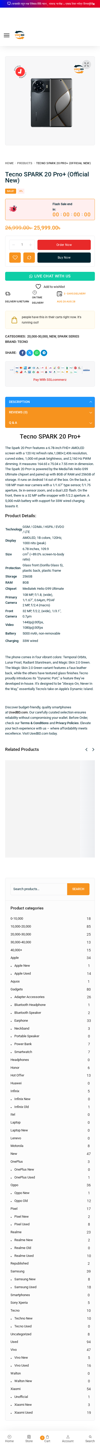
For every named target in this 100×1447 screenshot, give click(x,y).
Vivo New (21, 1357)
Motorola (17, 1146)
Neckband (21, 1028)
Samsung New (25, 1279)
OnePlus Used (24, 1177)
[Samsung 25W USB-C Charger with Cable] (83, 769)
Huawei (16, 1083)
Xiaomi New (23, 1405)
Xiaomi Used (23, 1412)
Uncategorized (21, 1334)
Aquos (15, 981)
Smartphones (20, 1295)
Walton (16, 1373)
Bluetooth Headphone (30, 1005)
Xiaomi (16, 1389)
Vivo (14, 1350)
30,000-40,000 (21, 942)
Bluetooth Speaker (27, 1013)
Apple (15, 958)
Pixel (14, 1209)
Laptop (16, 1122)
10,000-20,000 (21, 926)
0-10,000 (17, 918)
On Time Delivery (38, 300)
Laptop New (19, 1130)
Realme (16, 1232)
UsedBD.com (18, 712)
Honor (15, 1068)
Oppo (14, 1185)
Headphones (20, 1060)
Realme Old (22, 1248)
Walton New (23, 1381)
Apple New (22, 965)
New (52, 336)
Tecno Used (23, 1326)
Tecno (22, 342)
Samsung (17, 1271)
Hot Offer (17, 1075)
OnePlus (17, 1161)
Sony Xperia (19, 1302)
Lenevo (16, 1138)
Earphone (21, 1020)
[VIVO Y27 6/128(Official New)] (14, 769)
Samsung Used (25, 1287)
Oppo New (21, 1193)
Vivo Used (21, 1365)
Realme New (23, 1240)
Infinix (15, 1091)
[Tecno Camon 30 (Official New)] (60, 769)
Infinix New (22, 1099)
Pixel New (21, 1216)
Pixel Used (21, 1224)
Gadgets (17, 989)
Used (14, 1342)
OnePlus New (24, 1169)
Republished (19, 1263)
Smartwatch (23, 1052)
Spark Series (68, 336)
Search (78, 889)
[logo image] (19, 35)
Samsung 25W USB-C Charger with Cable (83, 803)
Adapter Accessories (29, 997)
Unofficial (21, 1397)
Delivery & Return (17, 301)
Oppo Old (21, 1201)
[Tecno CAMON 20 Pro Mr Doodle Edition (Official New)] (37, 769)
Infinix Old (21, 1107)
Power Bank (23, 1044)
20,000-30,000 (37, 336)
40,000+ (16, 950)
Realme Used (24, 1256)
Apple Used (22, 973)
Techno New (23, 1318)
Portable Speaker (26, 1036)
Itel (13, 1114)
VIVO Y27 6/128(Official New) (14, 799)
